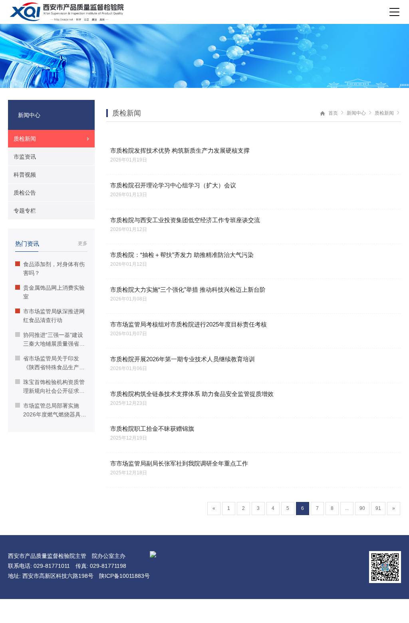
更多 (82, 243)
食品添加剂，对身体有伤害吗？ (54, 268)
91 (378, 508)
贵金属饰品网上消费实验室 (54, 292)
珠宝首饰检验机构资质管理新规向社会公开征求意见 (54, 387)
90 (362, 508)
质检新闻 (384, 113)
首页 (333, 113)
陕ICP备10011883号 (124, 576)
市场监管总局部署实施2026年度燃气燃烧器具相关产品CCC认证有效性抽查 (54, 410)
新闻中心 (356, 113)
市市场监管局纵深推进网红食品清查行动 (54, 315)
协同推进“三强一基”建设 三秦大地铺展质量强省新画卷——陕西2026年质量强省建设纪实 (54, 340)
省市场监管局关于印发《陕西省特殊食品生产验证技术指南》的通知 (54, 363)
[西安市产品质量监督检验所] (67, 11)
